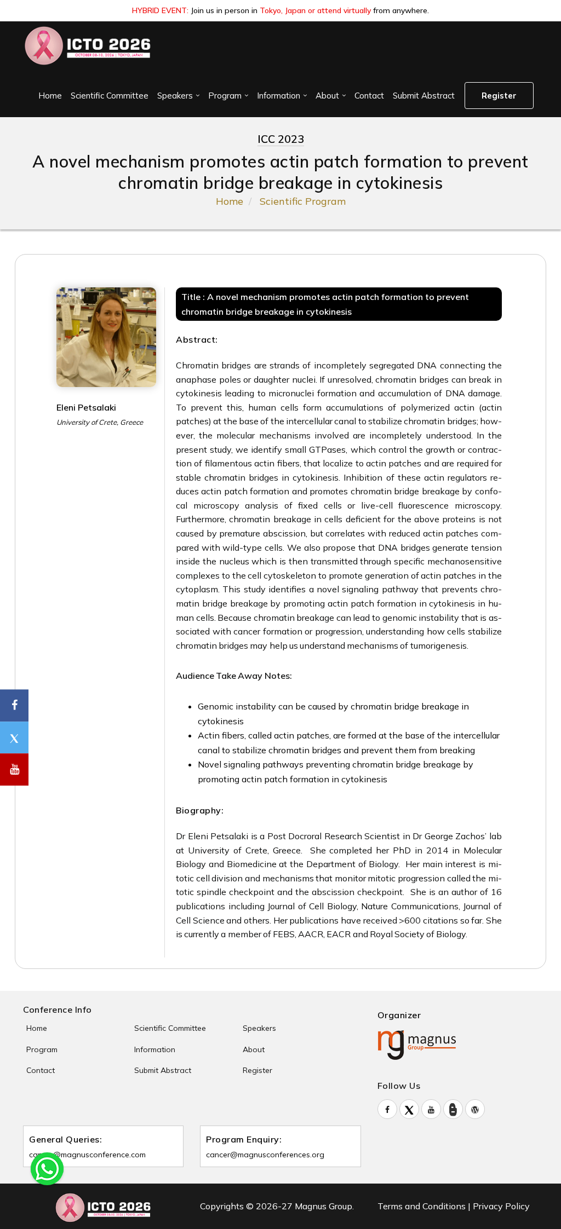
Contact (369, 95)
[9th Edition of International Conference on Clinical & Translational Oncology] (88, 46)
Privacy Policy (501, 1206)
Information (278, 95)
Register (499, 95)
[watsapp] (47, 1167)
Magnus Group (323, 1206)
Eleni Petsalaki (86, 407)
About (327, 95)
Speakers (175, 95)
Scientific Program (303, 201)
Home (50, 95)
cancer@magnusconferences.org (265, 1154)
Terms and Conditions (421, 1206)
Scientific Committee (109, 95)
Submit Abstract (424, 95)
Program (225, 95)
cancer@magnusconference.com (87, 1154)
